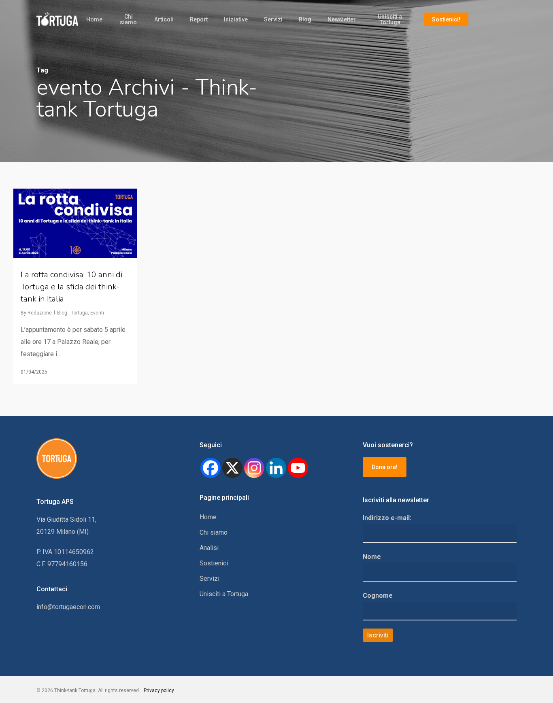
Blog (305, 19)
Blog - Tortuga (72, 313)
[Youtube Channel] (298, 468)
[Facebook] (210, 468)
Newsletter (342, 19)
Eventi (97, 313)
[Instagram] (254, 468)
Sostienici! (446, 19)
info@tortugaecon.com (68, 607)
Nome (372, 557)
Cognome (378, 595)
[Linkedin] (276, 468)
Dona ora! (385, 467)
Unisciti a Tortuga (390, 19)
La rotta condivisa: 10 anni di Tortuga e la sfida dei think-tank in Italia (71, 286)
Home (94, 19)
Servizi (273, 19)
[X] (232, 468)
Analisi (209, 548)
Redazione (40, 313)
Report (199, 19)
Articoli (164, 19)
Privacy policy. (159, 690)
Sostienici (214, 563)
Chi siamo (128, 19)
